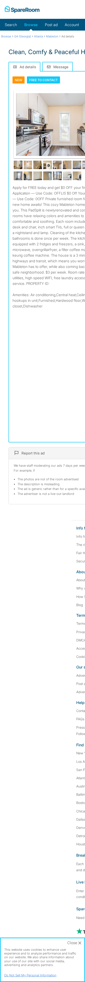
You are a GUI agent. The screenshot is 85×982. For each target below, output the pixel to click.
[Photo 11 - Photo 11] (18, 175)
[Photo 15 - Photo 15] (57, 175)
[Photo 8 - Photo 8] (77, 165)
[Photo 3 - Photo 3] (28, 165)
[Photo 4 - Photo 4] (37, 165)
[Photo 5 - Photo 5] (47, 165)
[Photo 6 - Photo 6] (57, 165)
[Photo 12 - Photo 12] (28, 175)
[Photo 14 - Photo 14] (47, 175)
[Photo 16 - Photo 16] (67, 175)
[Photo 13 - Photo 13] (37, 175)
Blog (79, 605)
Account (72, 24)
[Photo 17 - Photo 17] (77, 175)
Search (11, 24)
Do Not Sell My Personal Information (30, 975)
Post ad (51, 24)
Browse (31, 24)
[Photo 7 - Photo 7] (67, 165)
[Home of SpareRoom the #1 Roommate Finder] (22, 9)
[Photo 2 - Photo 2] (18, 165)
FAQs (80, 719)
